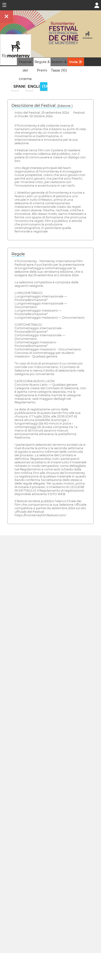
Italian (44, 86)
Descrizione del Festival (42, 105)
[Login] (96, 5)
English (30, 86)
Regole (18, 254)
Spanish (16, 86)
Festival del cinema (25, 70)
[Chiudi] (6, 16)
